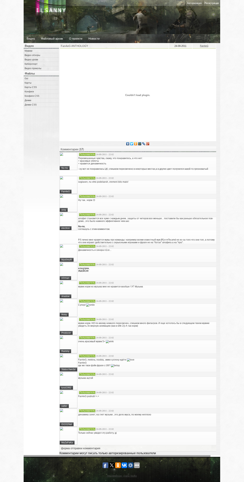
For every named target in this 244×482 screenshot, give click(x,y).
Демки (28, 100)
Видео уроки (31, 59)
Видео (31, 38)
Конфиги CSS (32, 96)
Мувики (28, 51)
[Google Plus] (148, 143)
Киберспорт (31, 64)
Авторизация (194, 3)
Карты (28, 83)
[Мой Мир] (140, 143)
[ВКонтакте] (128, 143)
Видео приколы (33, 68)
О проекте (75, 38)
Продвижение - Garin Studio (122, 476)
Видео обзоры (32, 55)
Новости (94, 38)
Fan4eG (204, 46)
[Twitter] (132, 143)
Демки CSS (31, 104)
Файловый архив (52, 38)
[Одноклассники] (136, 143)
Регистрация (212, 3)
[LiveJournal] (144, 143)
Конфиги (29, 91)
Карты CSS (31, 87)
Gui (26, 78)
